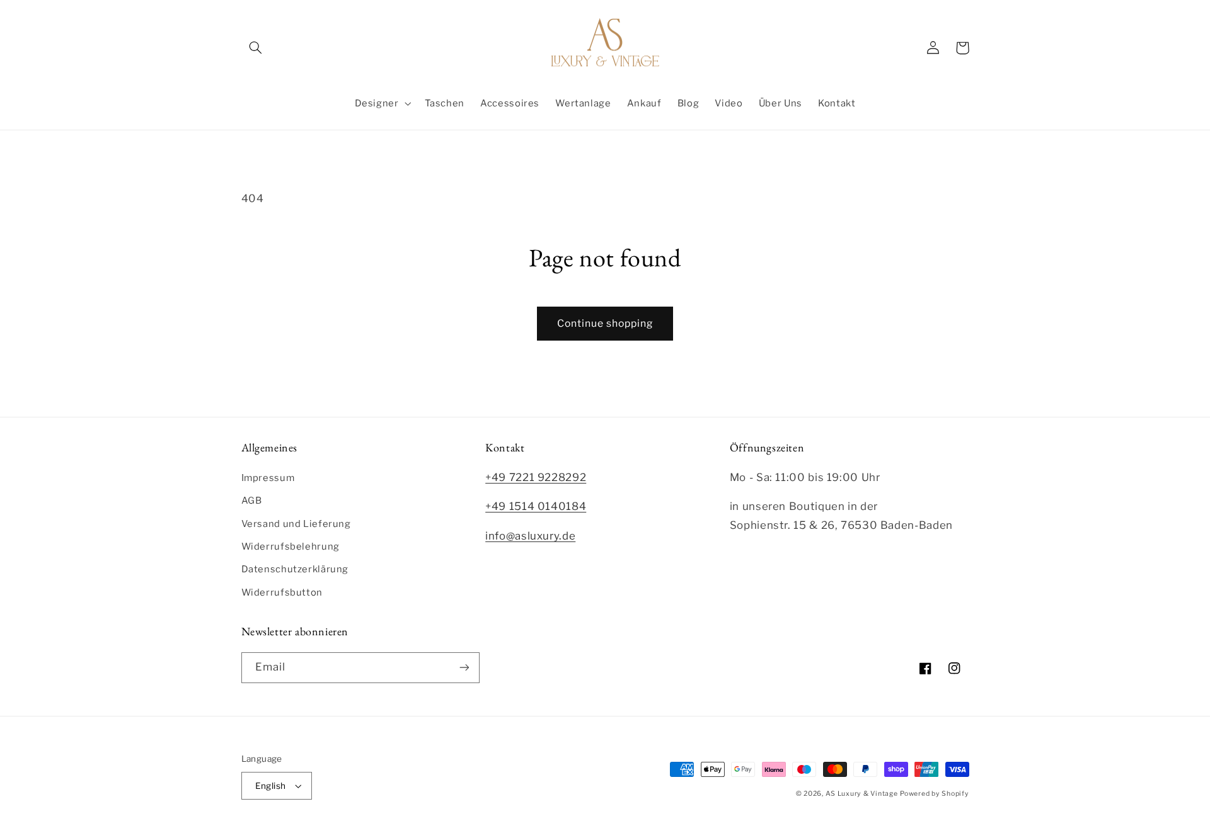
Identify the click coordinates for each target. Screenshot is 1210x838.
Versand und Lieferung (296, 523)
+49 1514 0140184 (535, 506)
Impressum (268, 478)
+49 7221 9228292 (535, 477)
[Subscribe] (463, 667)
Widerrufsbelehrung (290, 546)
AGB (251, 500)
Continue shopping (605, 323)
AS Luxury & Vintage (862, 794)
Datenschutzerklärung (295, 569)
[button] (255, 47)
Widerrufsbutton (282, 592)
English (270, 786)
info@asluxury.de (530, 535)
